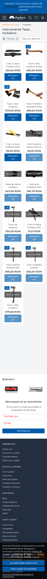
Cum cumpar (8, 472)
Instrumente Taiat (10, 25)
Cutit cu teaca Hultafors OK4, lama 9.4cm (13, 65)
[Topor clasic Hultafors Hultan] (34, 53)
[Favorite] (36, 17)
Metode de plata (9, 479)
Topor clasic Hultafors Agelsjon (13, 105)
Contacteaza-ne (9, 502)
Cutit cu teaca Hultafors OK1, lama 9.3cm (34, 226)
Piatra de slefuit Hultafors (12, 185)
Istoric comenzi (9, 536)
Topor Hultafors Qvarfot (34, 266)
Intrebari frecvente (10, 506)
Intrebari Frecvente (11, 483)
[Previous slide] (5, 389)
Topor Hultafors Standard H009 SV (34, 105)
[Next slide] (42, 389)
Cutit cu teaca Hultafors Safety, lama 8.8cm (13, 146)
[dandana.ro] (16, 18)
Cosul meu (7, 475)
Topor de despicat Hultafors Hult (13, 226)
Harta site (6, 509)
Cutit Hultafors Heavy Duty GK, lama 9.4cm (34, 146)
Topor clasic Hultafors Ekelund (13, 306)
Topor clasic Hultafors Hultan (34, 65)
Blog (4, 498)
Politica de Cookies (11, 460)
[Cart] (42, 17)
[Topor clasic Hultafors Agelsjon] (12, 93)
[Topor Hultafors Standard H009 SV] (34, 93)
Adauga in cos (13, 77)
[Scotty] (11, 394)
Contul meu (7, 525)
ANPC (5, 513)
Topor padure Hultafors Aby (13, 266)
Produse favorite (9, 540)
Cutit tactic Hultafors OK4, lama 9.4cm (34, 186)
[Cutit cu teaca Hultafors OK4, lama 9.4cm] (12, 53)
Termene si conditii (10, 453)
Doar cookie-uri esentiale (23, 569)
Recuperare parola (10, 532)
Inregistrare (7, 528)
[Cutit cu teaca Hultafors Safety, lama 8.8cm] (12, 133)
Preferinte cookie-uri (23, 574)
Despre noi (7, 449)
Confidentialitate (9, 457)
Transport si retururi (11, 487)
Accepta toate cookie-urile (23, 563)
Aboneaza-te (23, 431)
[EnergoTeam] (36, 394)
